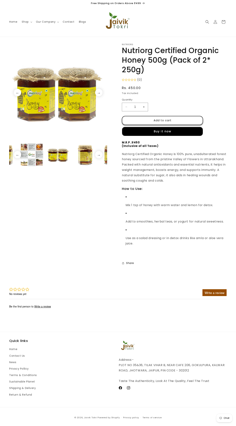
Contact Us (17, 356)
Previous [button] (17, 92)
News (12, 362)
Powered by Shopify (109, 417)
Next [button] (99, 92)
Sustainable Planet (22, 381)
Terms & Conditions (23, 375)
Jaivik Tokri (90, 417)
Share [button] (130, 263)
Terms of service (152, 417)
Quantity (127, 99)
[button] (27, 22)
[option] (58, 92)
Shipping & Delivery (22, 388)
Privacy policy (131, 417)
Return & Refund (20, 395)
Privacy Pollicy (19, 369)
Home (13, 349)
